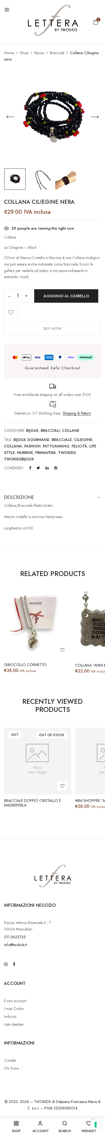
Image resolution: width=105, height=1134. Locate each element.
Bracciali (57, 53)
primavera (45, 452)
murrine (25, 452)
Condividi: (14, 468)
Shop (24, 53)
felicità (79, 446)
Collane (70, 430)
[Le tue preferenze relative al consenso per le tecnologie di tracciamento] (95, 1124)
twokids (67, 452)
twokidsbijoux (19, 459)
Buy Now (52, 328)
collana (13, 446)
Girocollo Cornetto (25, 665)
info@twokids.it (15, 944)
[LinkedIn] (47, 468)
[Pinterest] (55, 468)
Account (15, 983)
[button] (95, 22)
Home (9, 53)
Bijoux (39, 53)
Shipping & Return (77, 413)
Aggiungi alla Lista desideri (11, 312)
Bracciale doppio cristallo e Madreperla (32, 803)
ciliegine (83, 439)
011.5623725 (15, 937)
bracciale (62, 439)
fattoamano (56, 446)
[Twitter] (38, 468)
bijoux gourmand (31, 439)
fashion (32, 446)
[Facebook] (30, 468)
